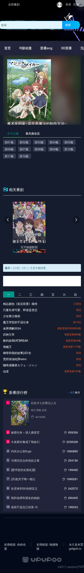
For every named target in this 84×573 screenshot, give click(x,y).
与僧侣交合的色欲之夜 (25, 460)
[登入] (25, 268)
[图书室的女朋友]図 (23, 470)
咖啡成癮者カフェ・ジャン (20, 365)
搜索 (68, 25)
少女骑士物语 (11, 316)
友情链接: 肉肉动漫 (15, 544)
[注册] (16, 268)
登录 (68, 4)
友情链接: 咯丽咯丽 (47, 544)
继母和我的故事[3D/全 (17, 353)
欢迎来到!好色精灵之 (24, 488)
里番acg (46, 48)
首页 (7, 48)
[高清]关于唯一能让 (23, 479)
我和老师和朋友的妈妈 (25, 498)
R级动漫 (25, 48)
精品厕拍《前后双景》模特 (20, 304)
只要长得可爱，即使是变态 (20, 310)
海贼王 (7, 347)
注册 (76, 4)
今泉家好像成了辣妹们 (25, 442)
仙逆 (6, 371)
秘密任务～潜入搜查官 (25, 432)
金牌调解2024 (12, 328)
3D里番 (66, 48)
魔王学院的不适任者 (16, 322)
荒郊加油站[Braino (15, 359)
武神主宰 (8, 334)
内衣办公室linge (21, 451)
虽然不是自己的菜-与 (24, 507)
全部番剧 (14, 4)
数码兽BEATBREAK (15, 340)
